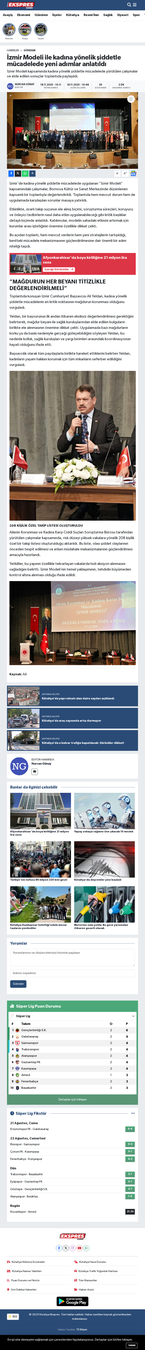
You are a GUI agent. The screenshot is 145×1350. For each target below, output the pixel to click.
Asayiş (8, 15)
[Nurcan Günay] (19, 766)
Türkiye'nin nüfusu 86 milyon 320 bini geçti (38, 880)
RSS (14, 1316)
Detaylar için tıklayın (73, 1099)
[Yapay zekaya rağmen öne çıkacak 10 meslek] (104, 811)
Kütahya (72, 15)
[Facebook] (59, 1248)
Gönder (18, 984)
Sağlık (108, 15)
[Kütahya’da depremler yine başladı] (104, 859)
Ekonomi (23, 15)
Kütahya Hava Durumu (92, 1262)
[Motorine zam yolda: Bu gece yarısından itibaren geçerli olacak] (104, 904)
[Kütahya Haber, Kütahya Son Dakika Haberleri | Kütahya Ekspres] (21, 5)
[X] (66, 1248)
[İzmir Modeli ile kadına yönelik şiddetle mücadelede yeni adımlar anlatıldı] (72, 130)
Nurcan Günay (41, 763)
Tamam (131, 1345)
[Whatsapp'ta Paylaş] (25, 173)
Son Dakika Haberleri (23, 1289)
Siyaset (122, 15)
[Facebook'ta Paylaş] (11, 173)
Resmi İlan (91, 15)
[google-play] (72, 1301)
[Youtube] (79, 1248)
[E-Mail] (35, 772)
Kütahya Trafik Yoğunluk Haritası (98, 1271)
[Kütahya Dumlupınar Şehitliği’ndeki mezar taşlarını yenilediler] (40, 904)
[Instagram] (72, 1248)
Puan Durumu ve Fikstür (25, 1280)
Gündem (41, 15)
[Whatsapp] (86, 1248)
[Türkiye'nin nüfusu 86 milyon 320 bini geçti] (40, 859)
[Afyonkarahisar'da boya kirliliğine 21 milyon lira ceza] (40, 811)
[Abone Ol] (133, 173)
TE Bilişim (81, 1329)
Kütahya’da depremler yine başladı (97, 880)
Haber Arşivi (86, 1289)
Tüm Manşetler (88, 1280)
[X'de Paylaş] (18, 173)
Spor (136, 15)
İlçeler (57, 15)
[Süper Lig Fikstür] (133, 1113)
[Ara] (129, 5)
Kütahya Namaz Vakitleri (27, 1271)
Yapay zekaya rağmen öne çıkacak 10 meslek (103, 831)
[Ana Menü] (135, 5)
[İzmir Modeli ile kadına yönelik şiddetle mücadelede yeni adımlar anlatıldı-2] (72, 623)
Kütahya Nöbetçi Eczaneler (28, 1262)
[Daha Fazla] (32, 173)
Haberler (13, 50)
